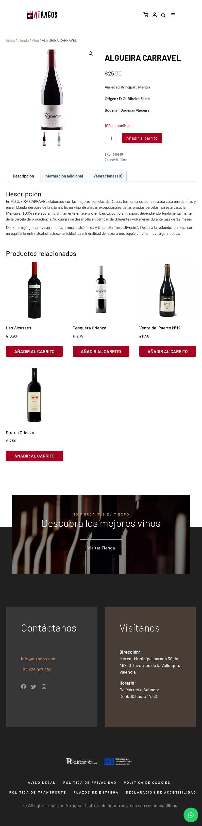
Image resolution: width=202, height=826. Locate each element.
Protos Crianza (20, 432)
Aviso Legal (42, 782)
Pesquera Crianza (89, 327)
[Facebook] (23, 686)
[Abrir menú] (172, 14)
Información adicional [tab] (64, 176)
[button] (90, 53)
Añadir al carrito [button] (34, 351)
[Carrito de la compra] (145, 14)
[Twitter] (33, 686)
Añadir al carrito (142, 138)
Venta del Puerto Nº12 (160, 327)
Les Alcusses (18, 327)
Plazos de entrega (96, 792)
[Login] (154, 14)
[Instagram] (43, 686)
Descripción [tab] (23, 176)
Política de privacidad (90, 782)
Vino (123, 159)
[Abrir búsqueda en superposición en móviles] (163, 15)
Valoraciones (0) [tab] (107, 176)
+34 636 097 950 (36, 669)
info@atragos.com (39, 658)
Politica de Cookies (147, 782)
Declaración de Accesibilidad (161, 792)
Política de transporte (37, 792)
